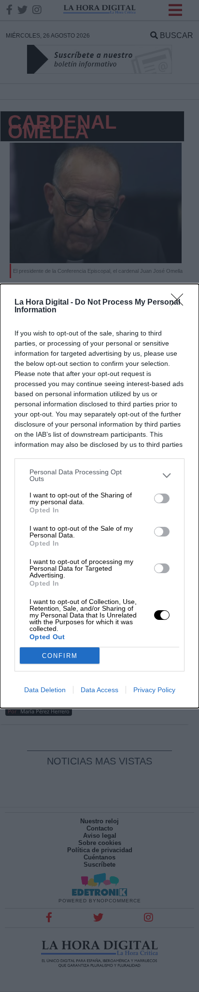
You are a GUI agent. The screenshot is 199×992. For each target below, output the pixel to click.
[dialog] (99, 496)
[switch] (162, 498)
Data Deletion (45, 690)
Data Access (99, 690)
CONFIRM (60, 655)
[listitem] (99, 475)
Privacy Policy (154, 690)
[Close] (180, 303)
